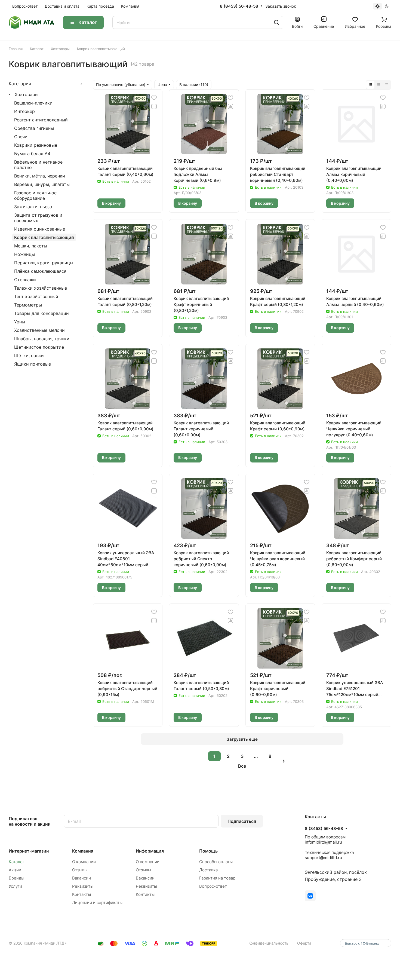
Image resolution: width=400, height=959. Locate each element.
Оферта (304, 943)
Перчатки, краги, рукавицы (43, 262)
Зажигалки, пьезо (33, 206)
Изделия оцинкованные (39, 229)
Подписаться (241, 821)
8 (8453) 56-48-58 (239, 6)
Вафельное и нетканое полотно (38, 164)
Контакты (81, 894)
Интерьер (24, 111)
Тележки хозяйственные (40, 288)
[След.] (284, 761)
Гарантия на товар (217, 878)
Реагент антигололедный (41, 119)
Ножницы (24, 254)
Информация (150, 851)
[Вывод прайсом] (387, 85)
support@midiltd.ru (323, 857)
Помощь (208, 851)
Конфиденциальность (268, 943)
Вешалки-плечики (33, 103)
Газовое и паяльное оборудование (35, 195)
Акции (15, 869)
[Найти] (276, 22)
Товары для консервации (41, 313)
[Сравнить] (154, 106)
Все (242, 766)
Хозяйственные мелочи (39, 330)
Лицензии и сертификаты (97, 902)
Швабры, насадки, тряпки (41, 338)
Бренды (16, 878)
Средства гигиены (34, 128)
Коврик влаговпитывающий (44, 237)
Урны (19, 321)
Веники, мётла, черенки (39, 176)
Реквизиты (82, 886)
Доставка (208, 869)
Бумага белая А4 (32, 153)
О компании (84, 861)
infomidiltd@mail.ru (323, 842)
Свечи (20, 136)
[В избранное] (154, 97)
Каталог (16, 861)
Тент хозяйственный (36, 296)
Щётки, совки (29, 355)
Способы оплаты (216, 861)
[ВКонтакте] (310, 895)
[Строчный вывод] (378, 85)
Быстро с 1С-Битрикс (362, 943)
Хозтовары (26, 94)
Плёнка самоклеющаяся (40, 271)
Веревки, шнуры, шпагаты (42, 184)
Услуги (15, 886)
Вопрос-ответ (213, 886)
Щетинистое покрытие (39, 347)
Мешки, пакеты (30, 246)
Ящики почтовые (32, 364)
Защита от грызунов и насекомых (38, 217)
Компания (82, 851)
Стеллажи (25, 279)
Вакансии (81, 878)
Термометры (28, 305)
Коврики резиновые (35, 145)
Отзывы (79, 869)
